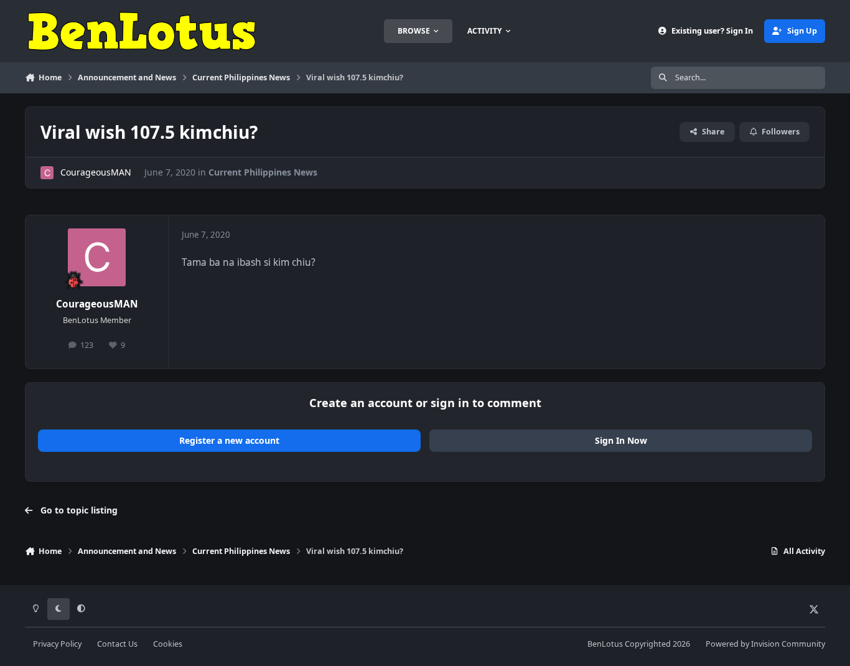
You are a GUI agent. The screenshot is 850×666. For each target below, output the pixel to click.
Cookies (167, 644)
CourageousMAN (95, 172)
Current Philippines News (262, 172)
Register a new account (229, 440)
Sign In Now (621, 440)
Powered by (765, 644)
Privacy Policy (57, 644)
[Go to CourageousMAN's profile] (47, 172)
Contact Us (117, 644)
